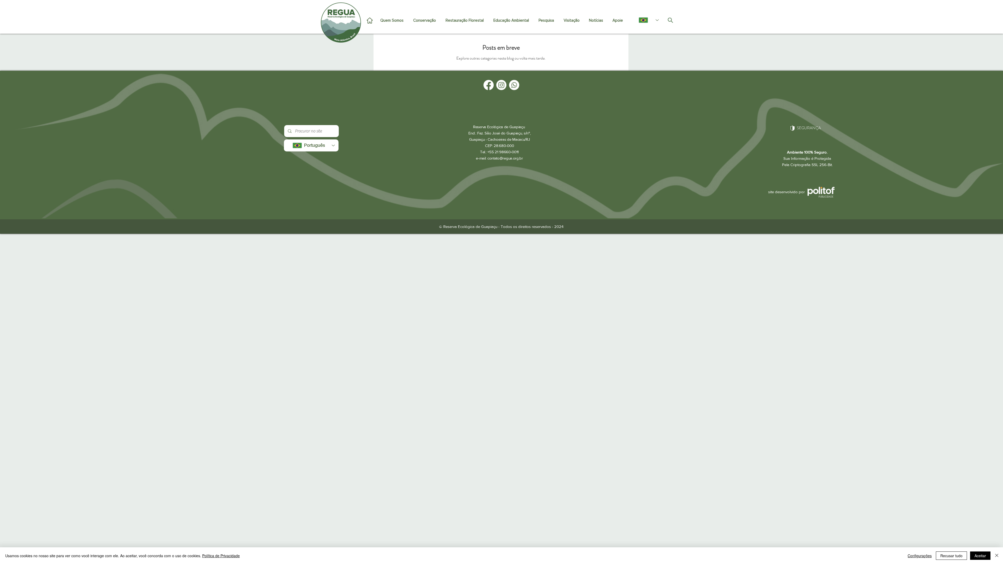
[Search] (670, 20)
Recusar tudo (951, 555)
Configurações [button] (920, 555)
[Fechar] (997, 555)
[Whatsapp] (514, 85)
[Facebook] (488, 85)
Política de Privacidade (221, 555)
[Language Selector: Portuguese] (645, 20)
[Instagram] (501, 85)
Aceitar (980, 555)
